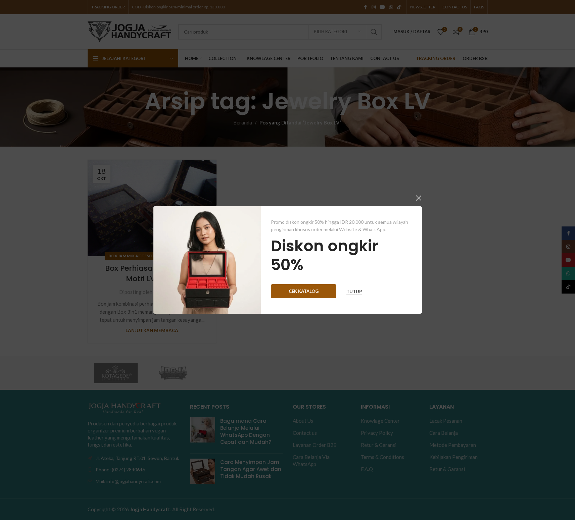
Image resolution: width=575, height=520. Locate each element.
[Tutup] (418, 198)
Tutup (354, 291)
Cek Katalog (304, 291)
